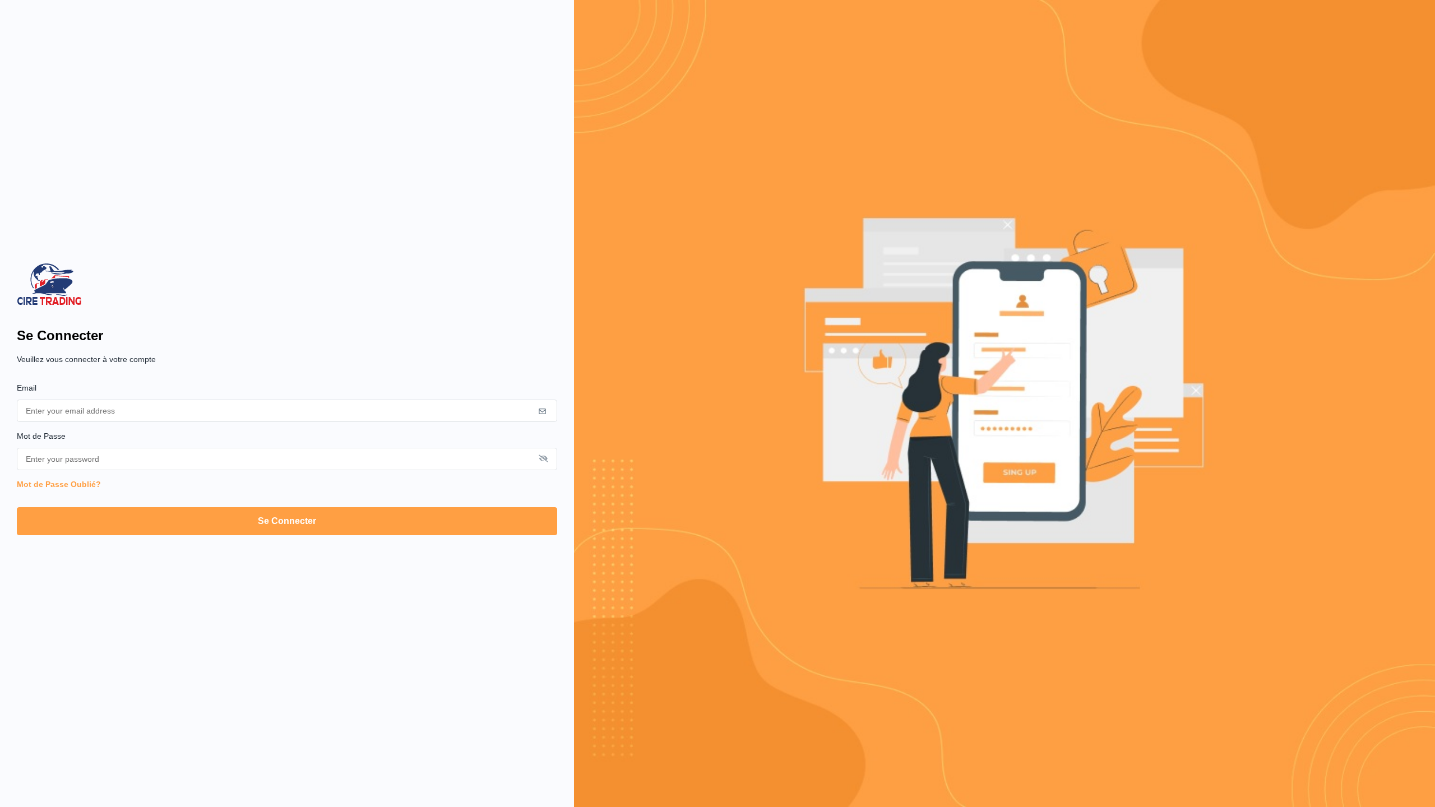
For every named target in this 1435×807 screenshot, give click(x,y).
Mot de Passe (41, 436)
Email (26, 387)
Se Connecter (287, 521)
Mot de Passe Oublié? (59, 484)
